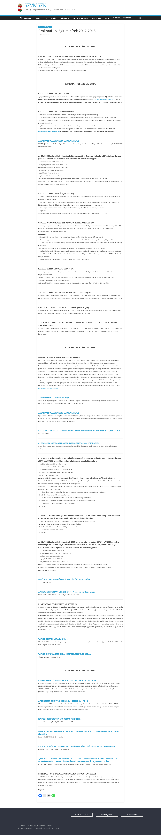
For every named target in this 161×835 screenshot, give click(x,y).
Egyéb (107, 18)
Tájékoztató (64, 18)
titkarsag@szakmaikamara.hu (104, 99)
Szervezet (27, 18)
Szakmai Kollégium (80, 18)
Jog (45, 18)
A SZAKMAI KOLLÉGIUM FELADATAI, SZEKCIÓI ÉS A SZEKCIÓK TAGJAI (67, 680)
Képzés (53, 18)
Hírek (38, 18)
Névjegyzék (96, 18)
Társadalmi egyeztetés (122, 18)
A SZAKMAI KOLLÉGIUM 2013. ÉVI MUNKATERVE (58, 413)
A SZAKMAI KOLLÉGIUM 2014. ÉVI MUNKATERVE (58, 141)
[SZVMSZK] (20, 18)
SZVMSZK (35, 5)
